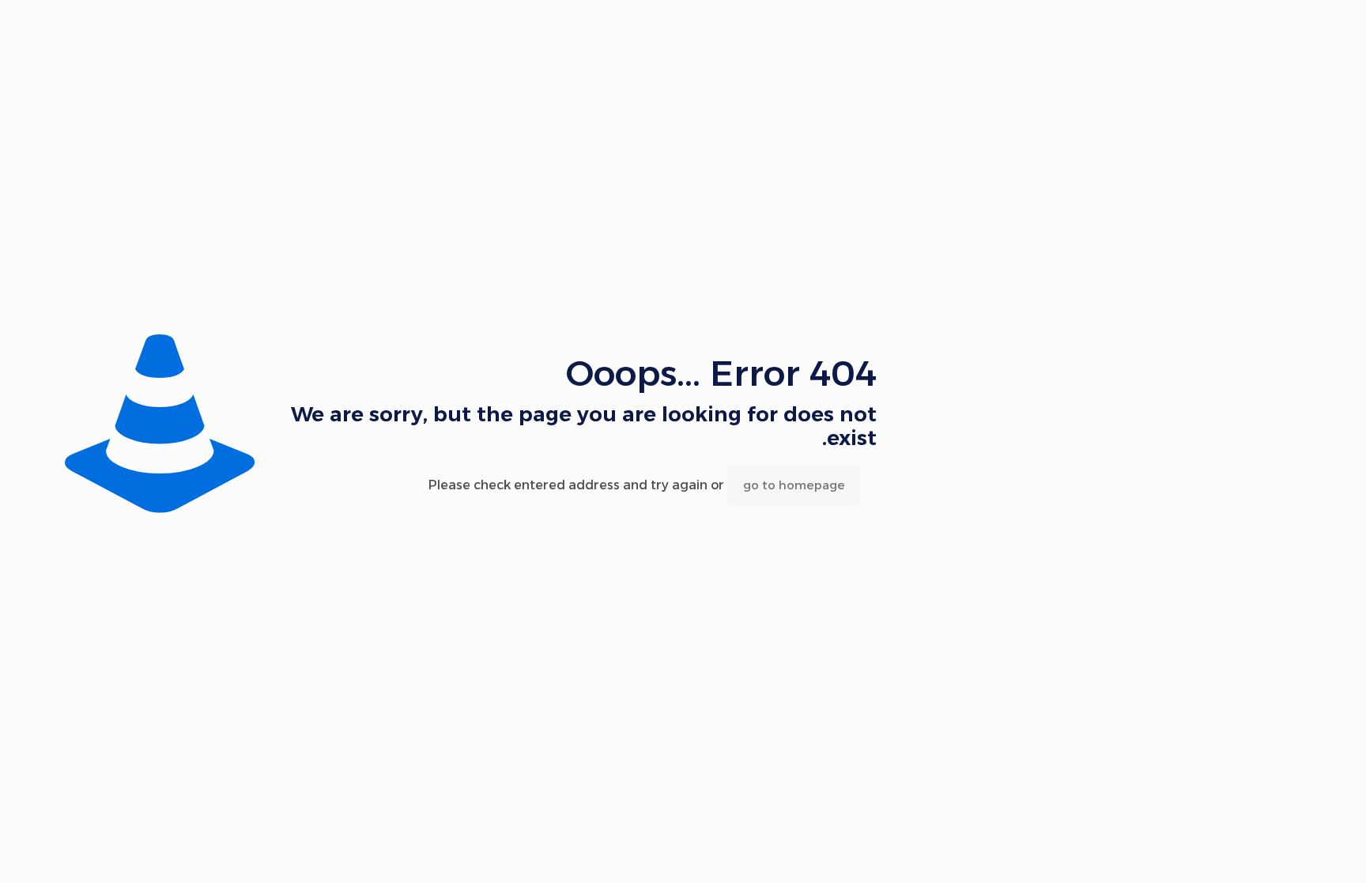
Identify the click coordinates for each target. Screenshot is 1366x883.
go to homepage (794, 484)
